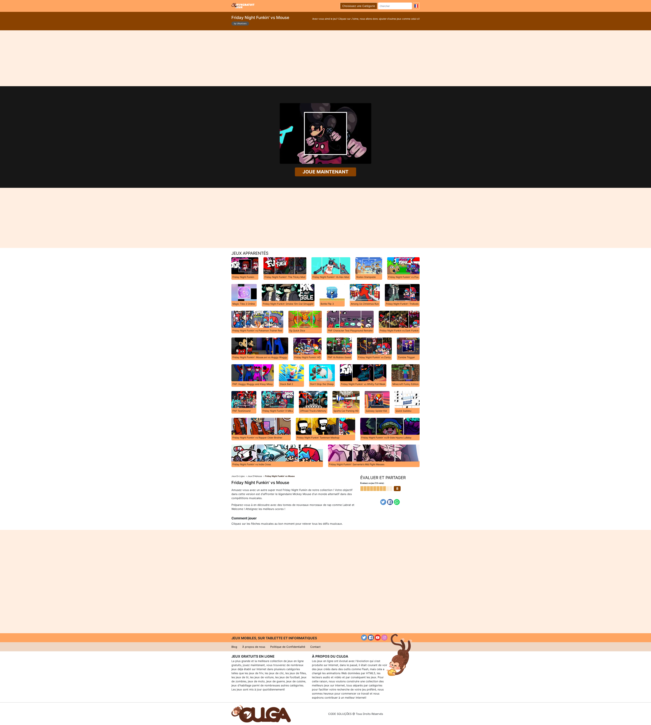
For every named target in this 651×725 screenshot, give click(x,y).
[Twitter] (383, 502)
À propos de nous (253, 646)
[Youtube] (378, 637)
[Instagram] (384, 637)
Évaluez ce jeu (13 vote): (372, 483)
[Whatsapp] (397, 502)
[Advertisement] (325, 58)
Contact (315, 646)
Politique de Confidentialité (287, 646)
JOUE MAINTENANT (325, 172)
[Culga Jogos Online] (261, 713)
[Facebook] (390, 502)
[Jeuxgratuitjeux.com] (243, 5)
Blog (234, 646)
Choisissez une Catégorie (358, 6)
